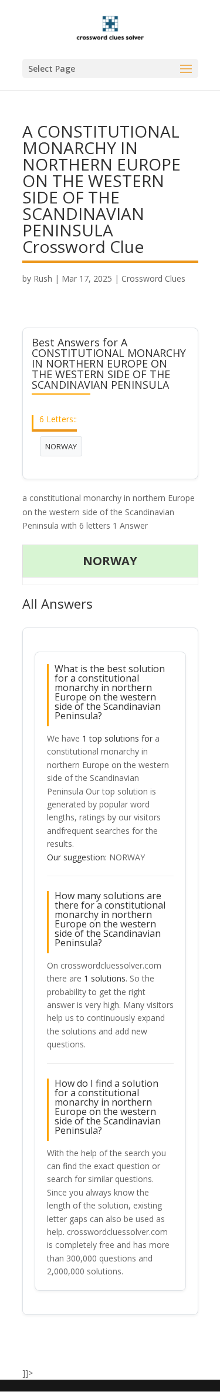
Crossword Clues (153, 278)
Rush (42, 278)
